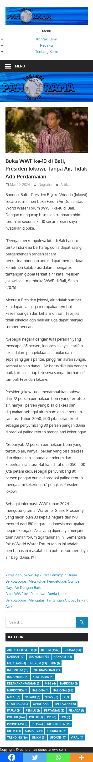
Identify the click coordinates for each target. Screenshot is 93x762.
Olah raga (18, 704)
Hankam (62, 656)
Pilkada (76, 710)
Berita (50, 650)
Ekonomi (39, 656)
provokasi (17, 724)
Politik (16, 717)
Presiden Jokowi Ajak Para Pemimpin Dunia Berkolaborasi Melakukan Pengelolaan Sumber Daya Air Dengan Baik (43, 581)
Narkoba (69, 683)
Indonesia (17, 670)
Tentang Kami (46, 51)
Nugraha (45, 184)
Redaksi (46, 45)
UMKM (39, 737)
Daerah (15, 656)
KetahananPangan (24, 683)
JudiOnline (17, 677)
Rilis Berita (59, 724)
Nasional (63, 690)
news (51, 697)
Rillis (14, 731)
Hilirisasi (16, 663)
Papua (14, 710)
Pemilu (33, 710)
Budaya (72, 650)
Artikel (66, 184)
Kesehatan (43, 677)
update (58, 737)
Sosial (34, 731)
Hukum (38, 663)
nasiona (40, 690)
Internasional (47, 670)
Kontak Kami (46, 39)
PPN (65, 717)
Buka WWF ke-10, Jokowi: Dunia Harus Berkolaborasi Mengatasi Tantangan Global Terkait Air (46, 600)
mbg (50, 683)
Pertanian (54, 710)
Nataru (32, 697)
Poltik (36, 717)
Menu (20, 66)
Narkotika (17, 690)
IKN (55, 663)
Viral (77, 737)
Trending (17, 737)
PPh (51, 717)
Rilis (37, 724)
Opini (42, 704)
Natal (13, 697)
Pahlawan (65, 704)
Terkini (56, 731)
